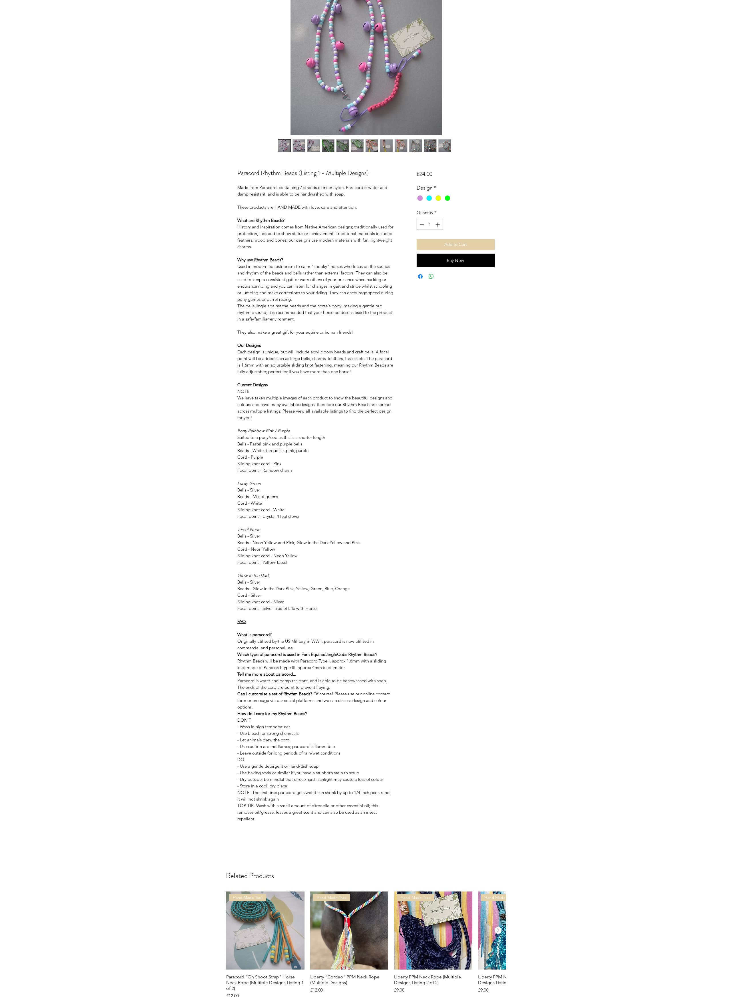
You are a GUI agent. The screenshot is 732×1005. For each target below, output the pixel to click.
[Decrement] (421, 224)
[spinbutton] (429, 224)
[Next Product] (498, 930)
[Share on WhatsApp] (431, 276)
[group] (366, 945)
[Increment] (438, 224)
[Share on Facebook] (420, 276)
